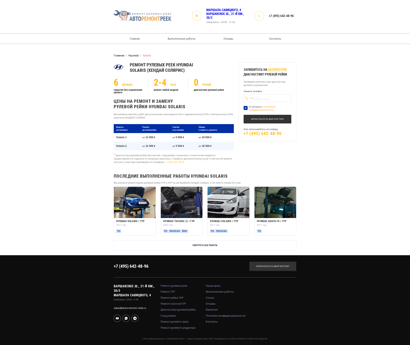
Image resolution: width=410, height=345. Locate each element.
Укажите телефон (253, 91)
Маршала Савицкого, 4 (223, 10)
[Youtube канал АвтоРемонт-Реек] (117, 318)
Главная (135, 38)
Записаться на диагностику (272, 266)
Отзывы (228, 38)
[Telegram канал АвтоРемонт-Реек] (135, 318)
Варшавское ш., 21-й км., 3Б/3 (225, 16)
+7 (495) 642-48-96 (281, 16)
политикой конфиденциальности (262, 108)
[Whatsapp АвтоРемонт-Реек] (126, 318)
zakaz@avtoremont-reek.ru (130, 308)
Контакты (275, 38)
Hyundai (133, 55)
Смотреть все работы (205, 245)
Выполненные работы (181, 38)
